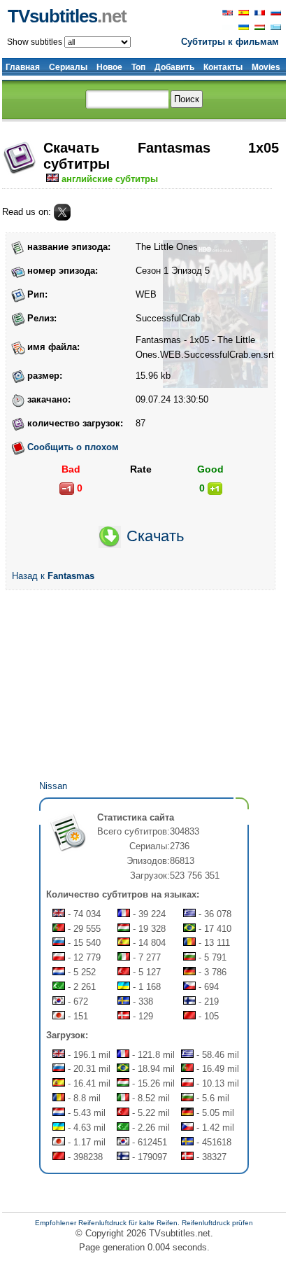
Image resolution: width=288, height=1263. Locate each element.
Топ (138, 67)
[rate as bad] (66, 488)
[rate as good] (215, 488)
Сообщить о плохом (73, 447)
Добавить (174, 67)
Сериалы (68, 67)
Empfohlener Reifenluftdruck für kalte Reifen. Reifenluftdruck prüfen (144, 1223)
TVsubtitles (67, 16)
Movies (266, 67)
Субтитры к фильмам (230, 41)
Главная (23, 67)
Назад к (53, 576)
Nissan (53, 786)
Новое (109, 67)
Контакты (223, 67)
